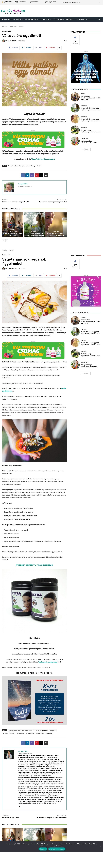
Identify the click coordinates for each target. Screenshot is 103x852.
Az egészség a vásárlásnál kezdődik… (89, 142)
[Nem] (100, 847)
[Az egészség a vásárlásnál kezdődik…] (75, 141)
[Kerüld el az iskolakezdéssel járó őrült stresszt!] (12, 224)
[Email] (41, 175)
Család (12, 229)
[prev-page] (3, 240)
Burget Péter (12, 40)
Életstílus (21, 26)
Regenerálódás (13, 26)
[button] (98, 19)
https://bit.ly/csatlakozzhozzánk (43, 159)
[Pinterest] (37, 175)
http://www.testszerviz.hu (25, 186)
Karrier (39, 166)
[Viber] (32, 175)
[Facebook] (97, 2)
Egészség (34, 231)
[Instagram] (99, 2)
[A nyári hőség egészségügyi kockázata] (75, 130)
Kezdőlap (5, 26)
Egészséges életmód (14, 166)
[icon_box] (66, 3)
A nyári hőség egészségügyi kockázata (90, 131)
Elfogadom (43, 849)
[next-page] (6, 240)
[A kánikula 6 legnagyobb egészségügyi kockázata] (34, 224)
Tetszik (75, 37)
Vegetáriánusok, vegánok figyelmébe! (53, 202)
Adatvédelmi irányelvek (56, 849)
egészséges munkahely (28, 166)
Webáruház (84, 138)
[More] (59, 48)
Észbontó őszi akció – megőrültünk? (15, 202)
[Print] (46, 175)
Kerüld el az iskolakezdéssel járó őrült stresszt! (12, 233)
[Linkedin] (27, 175)
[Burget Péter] (3, 40)
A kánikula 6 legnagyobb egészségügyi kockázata (34, 234)
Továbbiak (85, 149)
